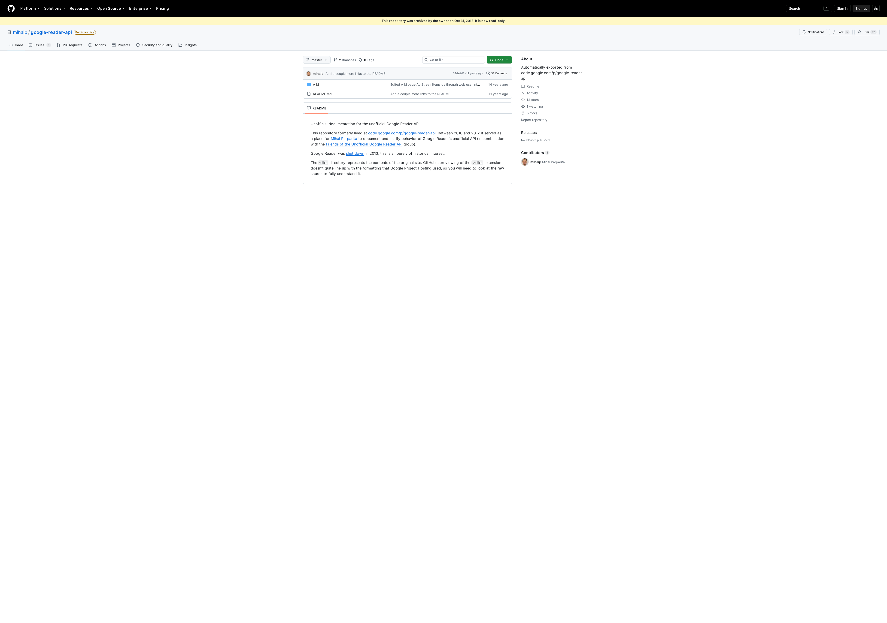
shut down (355, 153)
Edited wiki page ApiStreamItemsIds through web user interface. (439, 84)
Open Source (109, 8)
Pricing (162, 8)
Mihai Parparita (344, 138)
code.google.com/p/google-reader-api (402, 133)
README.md (322, 94)
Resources (79, 8)
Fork (843, 32)
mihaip (20, 32)
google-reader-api (51, 32)
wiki (316, 84)
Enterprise (138, 8)
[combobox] (455, 59)
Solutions (52, 8)
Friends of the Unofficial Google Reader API (364, 144)
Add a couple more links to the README (355, 74)
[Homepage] (11, 8)
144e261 (458, 73)
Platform (28, 8)
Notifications (816, 32)
